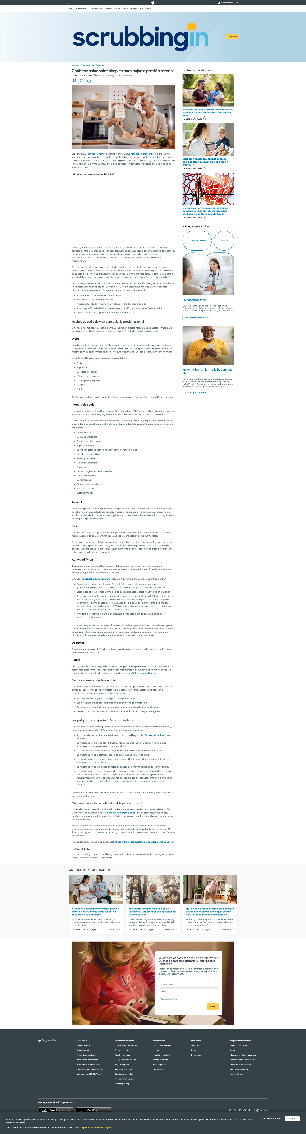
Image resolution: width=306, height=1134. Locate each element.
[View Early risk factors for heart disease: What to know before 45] (208, 90)
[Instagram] (240, 1110)
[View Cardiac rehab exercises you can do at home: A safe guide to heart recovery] (210, 889)
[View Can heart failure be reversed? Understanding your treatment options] (153, 889)
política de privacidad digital (97, 1127)
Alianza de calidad (160, 1060)
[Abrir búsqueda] (237, 3)
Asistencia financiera (123, 1069)
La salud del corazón (197, 241)
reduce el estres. (148, 673)
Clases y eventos (83, 1045)
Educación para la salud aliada (242, 1060)
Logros (156, 1050)
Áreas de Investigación (239, 1069)
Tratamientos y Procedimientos (89, 1069)
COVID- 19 (224, 241)
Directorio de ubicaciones (87, 1060)
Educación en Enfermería (240, 1064)
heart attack (154, 735)
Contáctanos (158, 1069)
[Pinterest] (249, 1110)
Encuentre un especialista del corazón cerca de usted (144, 842)
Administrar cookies (271, 1118)
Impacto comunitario (162, 1055)
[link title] (153, 2)
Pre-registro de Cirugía (124, 1079)
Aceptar (292, 1118)
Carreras (233, 1050)
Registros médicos (122, 1055)
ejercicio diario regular (97, 579)
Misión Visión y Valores (162, 1045)
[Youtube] (244, 1110)
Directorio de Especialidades (88, 1064)
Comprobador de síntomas (126, 1045)
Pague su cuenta (122, 1050)
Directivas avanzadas (124, 1074)
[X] (235, 1110)
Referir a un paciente (238, 1045)
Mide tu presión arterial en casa (121, 812)
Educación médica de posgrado (243, 1055)
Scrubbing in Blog (122, 1084)
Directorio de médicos (85, 1055)
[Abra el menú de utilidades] (68, 2)
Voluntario (195, 1045)
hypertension (153, 157)
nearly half (97, 153)
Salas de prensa (159, 1064)
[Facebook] (230, 1110)
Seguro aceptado (122, 1064)
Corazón (100, 65)
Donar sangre (196, 1055)
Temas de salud (88, 65)
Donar (193, 1050)
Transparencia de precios (125, 1060)
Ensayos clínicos (236, 1074)
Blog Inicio (76, 65)
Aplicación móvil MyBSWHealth (89, 1074)
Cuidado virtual (82, 1050)
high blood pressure (141, 153)
